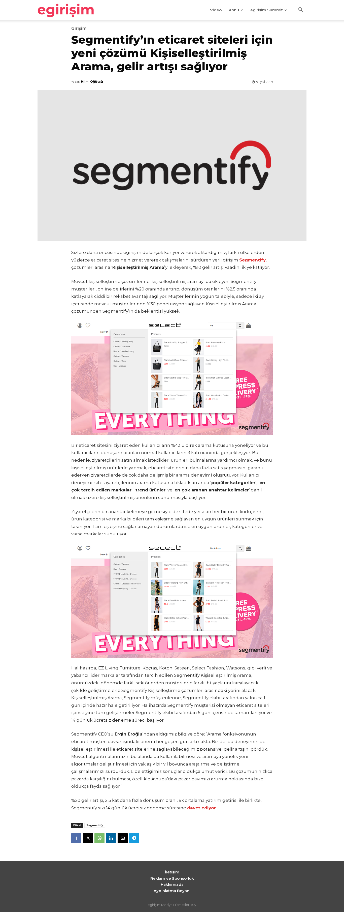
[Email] (123, 838)
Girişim (79, 28)
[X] (88, 838)
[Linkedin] (111, 838)
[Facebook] (76, 838)
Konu (234, 10)
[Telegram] (134, 838)
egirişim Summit (266, 10)
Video (216, 10)
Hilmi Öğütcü (92, 81)
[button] (300, 10)
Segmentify (94, 825)
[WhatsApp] (99, 838)
